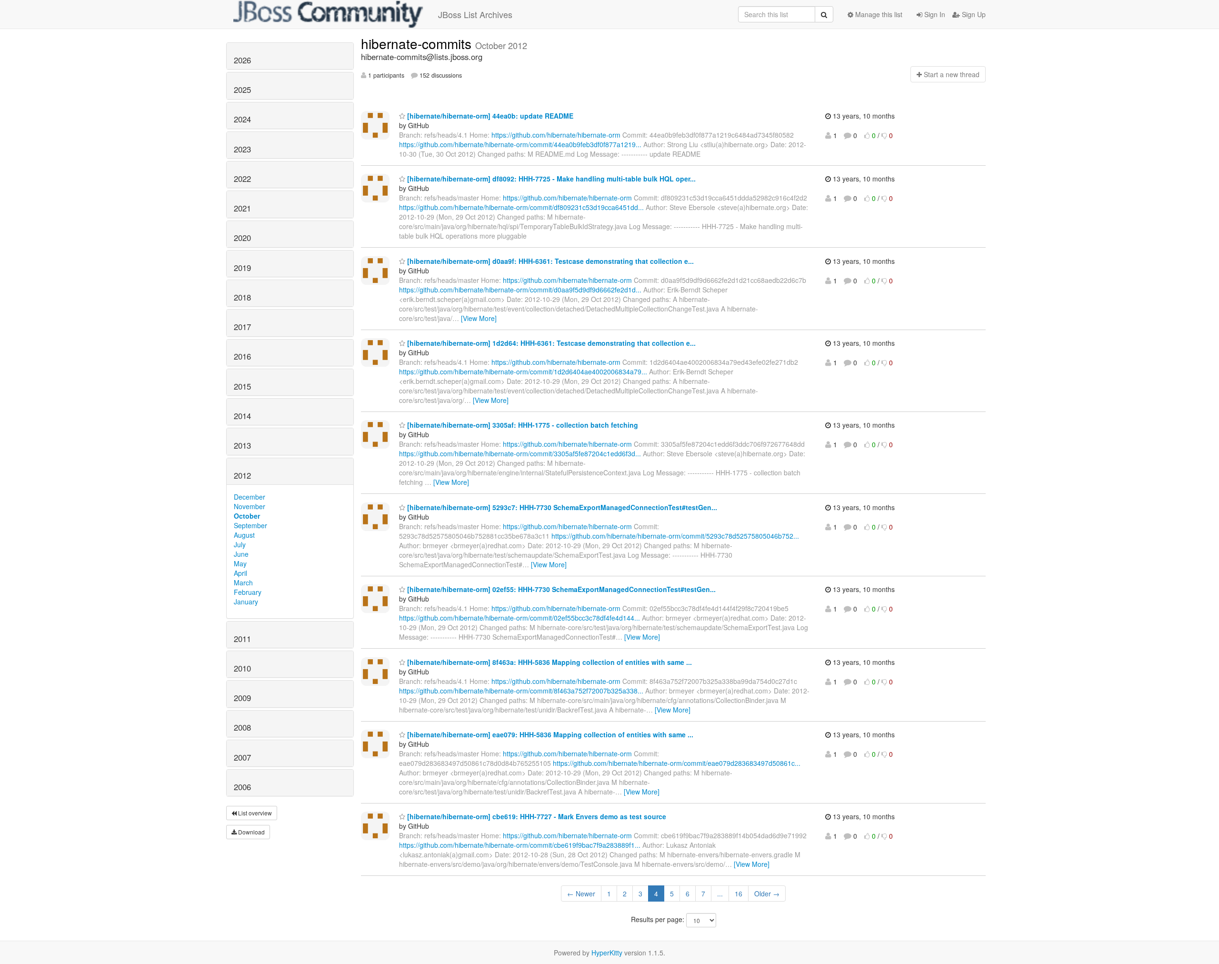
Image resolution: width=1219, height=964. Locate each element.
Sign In (933, 14)
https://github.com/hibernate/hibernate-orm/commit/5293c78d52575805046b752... (675, 536)
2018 (242, 297)
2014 (242, 416)
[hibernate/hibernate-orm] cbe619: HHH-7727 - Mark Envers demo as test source (535, 816)
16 (738, 893)
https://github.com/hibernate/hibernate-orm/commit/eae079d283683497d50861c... (676, 763)
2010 (242, 668)
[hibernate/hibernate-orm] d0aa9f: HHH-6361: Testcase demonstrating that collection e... (549, 261)
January (246, 601)
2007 (242, 757)
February (247, 592)
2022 (242, 178)
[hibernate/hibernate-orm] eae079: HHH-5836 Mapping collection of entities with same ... (549, 734)
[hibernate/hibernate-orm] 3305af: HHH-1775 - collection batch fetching (521, 425)
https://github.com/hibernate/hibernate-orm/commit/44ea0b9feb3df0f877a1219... (520, 144)
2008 (242, 727)
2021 (242, 208)
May (240, 563)
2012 (242, 475)
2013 (242, 445)
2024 (242, 119)
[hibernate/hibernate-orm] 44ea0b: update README (489, 115)
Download (251, 832)
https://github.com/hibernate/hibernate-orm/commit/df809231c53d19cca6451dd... (521, 207)
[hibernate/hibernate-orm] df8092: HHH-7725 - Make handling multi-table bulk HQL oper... (550, 178)
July (240, 544)
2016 (242, 356)
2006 (242, 787)
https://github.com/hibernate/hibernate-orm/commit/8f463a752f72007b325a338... (521, 690)
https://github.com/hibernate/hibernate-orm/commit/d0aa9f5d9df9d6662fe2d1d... (520, 289)
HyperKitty (606, 952)
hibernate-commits (418, 43)
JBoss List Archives (475, 14)
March (243, 582)
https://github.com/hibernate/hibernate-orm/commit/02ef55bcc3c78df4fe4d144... (519, 618)
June (241, 554)
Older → (766, 893)
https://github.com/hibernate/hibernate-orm (555, 135)
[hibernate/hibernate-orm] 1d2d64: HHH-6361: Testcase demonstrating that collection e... (550, 343)
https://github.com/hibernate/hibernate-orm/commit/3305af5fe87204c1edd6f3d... (520, 453)
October (247, 516)
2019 (242, 267)
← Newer (581, 893)
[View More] (479, 318)
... (720, 893)
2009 (242, 697)
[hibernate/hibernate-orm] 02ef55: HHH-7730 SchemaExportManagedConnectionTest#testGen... (560, 589)
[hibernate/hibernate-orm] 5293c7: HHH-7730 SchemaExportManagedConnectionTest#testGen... (561, 507)
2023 (242, 149)
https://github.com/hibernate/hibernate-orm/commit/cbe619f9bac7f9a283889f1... (519, 845)
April (240, 573)
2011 (242, 638)
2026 (242, 60)
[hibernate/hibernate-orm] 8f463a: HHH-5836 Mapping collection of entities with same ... (548, 662)
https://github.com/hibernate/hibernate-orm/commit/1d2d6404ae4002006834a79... (523, 371)
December (249, 497)
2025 (242, 89)
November (249, 506)
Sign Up (973, 14)
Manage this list (877, 14)
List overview (254, 813)
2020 (242, 237)
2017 (242, 326)
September (250, 525)
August (244, 535)
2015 (242, 386)
